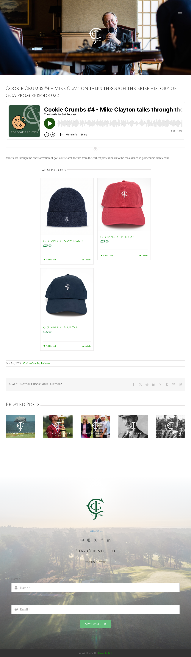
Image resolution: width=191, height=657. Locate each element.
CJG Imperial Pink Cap (117, 237)
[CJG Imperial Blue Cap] (66, 294)
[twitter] (95, 540)
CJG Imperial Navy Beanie (63, 241)
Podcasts (45, 363)
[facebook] (102, 540)
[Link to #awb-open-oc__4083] (180, 12)
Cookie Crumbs (31, 363)
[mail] (82, 540)
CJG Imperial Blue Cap (60, 327)
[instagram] (88, 540)
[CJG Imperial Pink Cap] (124, 204)
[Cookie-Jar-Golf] (95, 497)
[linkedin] (108, 540)
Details (87, 259)
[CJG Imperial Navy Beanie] (66, 206)
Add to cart (51, 259)
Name (16, 578)
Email (15, 600)
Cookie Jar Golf (105, 653)
